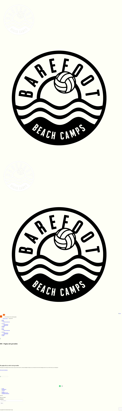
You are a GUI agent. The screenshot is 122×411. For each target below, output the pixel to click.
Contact (3, 391)
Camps (3, 388)
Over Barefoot (4, 389)
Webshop (3, 390)
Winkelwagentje (5, 318)
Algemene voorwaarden (5, 393)
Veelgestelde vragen (5, 392)
